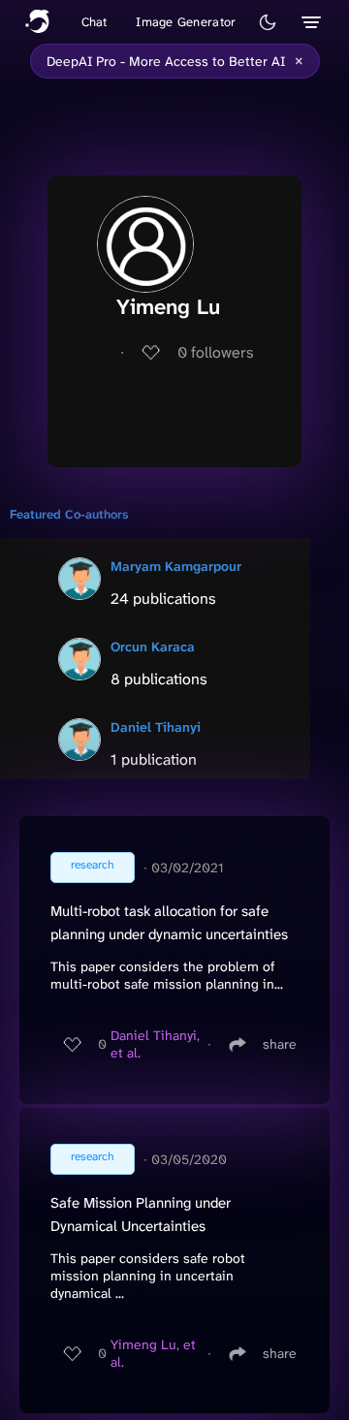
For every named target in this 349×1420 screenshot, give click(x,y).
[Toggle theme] (267, 22)
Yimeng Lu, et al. (153, 1353)
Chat (94, 22)
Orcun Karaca (153, 646)
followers (215, 352)
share (280, 1044)
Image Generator (186, 22)
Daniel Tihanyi (156, 727)
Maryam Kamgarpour (176, 566)
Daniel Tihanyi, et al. (155, 1043)
